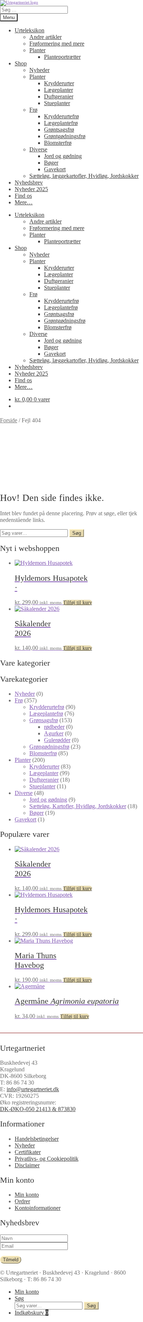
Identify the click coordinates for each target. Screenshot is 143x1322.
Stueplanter (57, 103)
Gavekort (55, 169)
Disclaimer (27, 1165)
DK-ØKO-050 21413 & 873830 (38, 1109)
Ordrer (22, 1201)
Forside (8, 420)
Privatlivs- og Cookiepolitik (46, 1159)
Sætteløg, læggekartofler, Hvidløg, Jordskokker (84, 176)
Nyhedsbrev (29, 182)
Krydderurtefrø (61, 116)
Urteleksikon (29, 30)
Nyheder (39, 70)
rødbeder (54, 727)
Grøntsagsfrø (59, 129)
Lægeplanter (58, 90)
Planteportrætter (62, 57)
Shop (21, 63)
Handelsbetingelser (37, 1139)
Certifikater (28, 1152)
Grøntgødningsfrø (64, 136)
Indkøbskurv (31, 1313)
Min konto (27, 1195)
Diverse (38, 149)
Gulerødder (57, 740)
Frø (33, 110)
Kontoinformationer (37, 1208)
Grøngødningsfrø (49, 747)
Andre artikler (45, 37)
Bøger (51, 163)
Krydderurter (59, 83)
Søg (76, 533)
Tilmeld (10, 1259)
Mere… (24, 202)
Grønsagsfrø (43, 720)
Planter (37, 50)
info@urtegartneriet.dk (33, 1089)
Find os (23, 196)
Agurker (53, 733)
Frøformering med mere (56, 43)
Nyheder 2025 (31, 189)
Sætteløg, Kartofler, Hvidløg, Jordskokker (77, 806)
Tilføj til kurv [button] (77, 602)
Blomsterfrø (58, 143)
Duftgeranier (58, 96)
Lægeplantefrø (61, 123)
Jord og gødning (63, 156)
